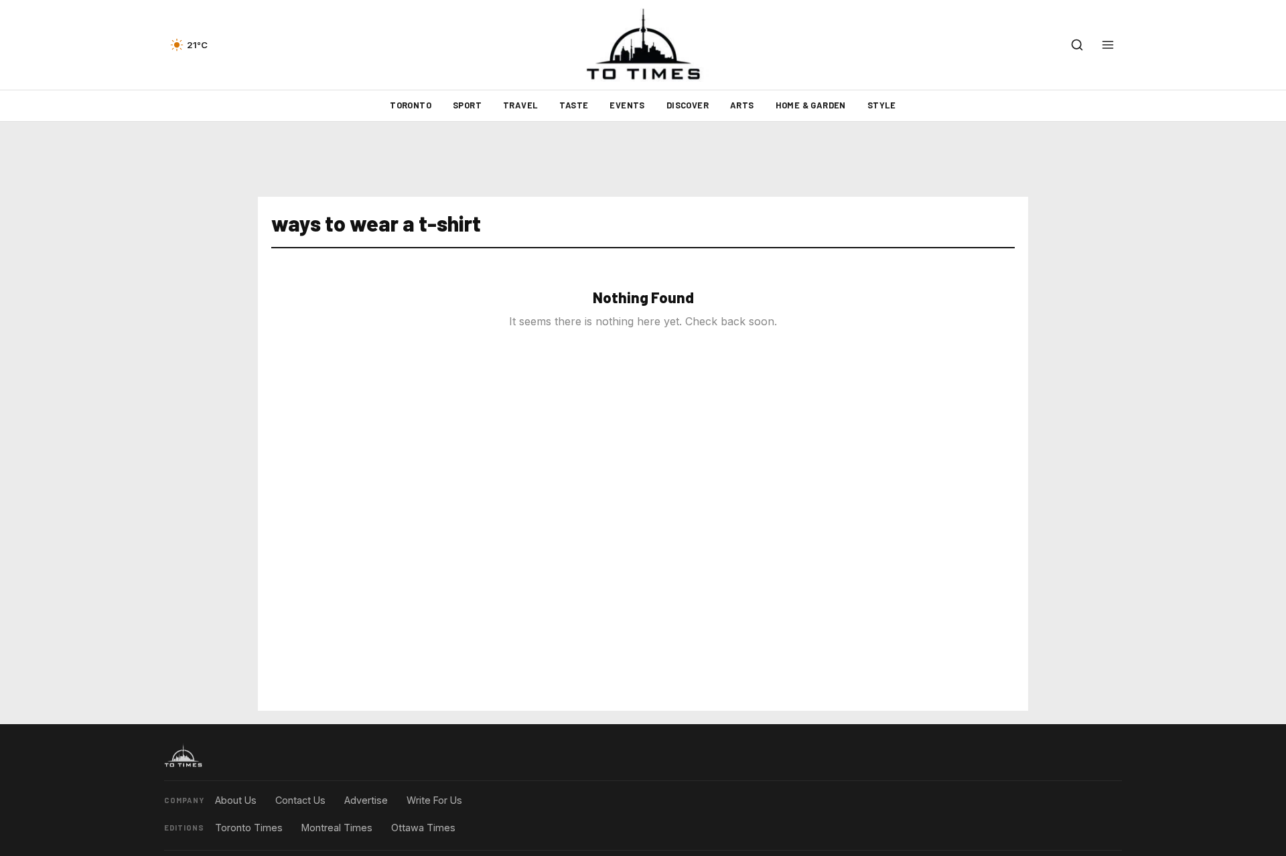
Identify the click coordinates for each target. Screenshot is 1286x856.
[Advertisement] (643, 159)
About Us (236, 800)
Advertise (366, 800)
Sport (467, 105)
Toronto (410, 105)
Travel (520, 105)
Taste (573, 105)
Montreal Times (336, 827)
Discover (687, 105)
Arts (742, 105)
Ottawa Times (423, 827)
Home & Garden (811, 105)
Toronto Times (249, 827)
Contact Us (300, 800)
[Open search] (1077, 45)
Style (881, 105)
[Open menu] (1108, 45)
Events (627, 105)
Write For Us (434, 800)
